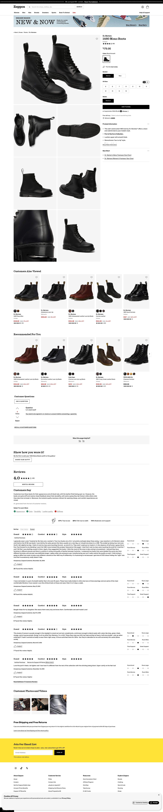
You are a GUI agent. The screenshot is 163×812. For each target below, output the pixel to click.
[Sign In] (142, 7)
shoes (20, 32)
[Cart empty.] (147, 7)
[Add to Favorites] (36, 277)
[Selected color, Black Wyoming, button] (97, 310)
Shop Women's (131, 25)
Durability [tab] (37, 511)
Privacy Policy (66, 798)
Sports (54, 12)
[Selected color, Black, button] (42, 373)
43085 (113, 118)
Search (79, 7)
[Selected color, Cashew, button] (70, 310)
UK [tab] (147, 82)
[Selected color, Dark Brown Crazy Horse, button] (97, 373)
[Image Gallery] (22, 704)
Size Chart (106, 151)
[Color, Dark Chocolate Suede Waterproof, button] (73, 373)
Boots (26, 32)
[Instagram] (16, 768)
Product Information (110, 124)
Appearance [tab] (20, 511)
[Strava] (27, 768)
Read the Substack (91, 2)
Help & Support (144, 12)
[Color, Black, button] (73, 310)
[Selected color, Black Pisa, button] (15, 310)
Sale (74, 12)
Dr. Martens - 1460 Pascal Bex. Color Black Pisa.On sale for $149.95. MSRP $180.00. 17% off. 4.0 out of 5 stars (27, 299)
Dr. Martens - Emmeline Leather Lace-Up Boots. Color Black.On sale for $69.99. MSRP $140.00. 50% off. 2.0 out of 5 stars (54, 362)
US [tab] (144, 82)
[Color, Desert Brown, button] (18, 310)
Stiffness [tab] (60, 511)
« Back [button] (16, 32)
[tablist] (146, 82)
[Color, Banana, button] (131, 373)
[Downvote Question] (17, 417)
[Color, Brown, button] (134, 373)
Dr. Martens (32, 32)
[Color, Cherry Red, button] (45, 373)
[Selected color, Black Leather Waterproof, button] (70, 373)
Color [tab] (31, 511)
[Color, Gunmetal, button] (103, 310)
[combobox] (52, 7)
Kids (29, 12)
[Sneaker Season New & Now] (81, 21)
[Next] (149, 353)
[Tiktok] (21, 768)
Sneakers (45, 12)
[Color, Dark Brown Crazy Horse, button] (100, 310)
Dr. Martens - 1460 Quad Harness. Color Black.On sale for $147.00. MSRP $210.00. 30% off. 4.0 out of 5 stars (136, 297)
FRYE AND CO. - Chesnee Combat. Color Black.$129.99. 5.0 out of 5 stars (136, 362)
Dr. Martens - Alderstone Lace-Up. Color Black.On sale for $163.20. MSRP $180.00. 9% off (54, 296)
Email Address (20, 752)
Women (16, 12)
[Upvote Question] (17, 408)
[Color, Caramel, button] (128, 373)
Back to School (64, 12)
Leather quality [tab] (47, 511)
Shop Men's (143, 25)
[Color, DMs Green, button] (100, 373)
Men (23, 12)
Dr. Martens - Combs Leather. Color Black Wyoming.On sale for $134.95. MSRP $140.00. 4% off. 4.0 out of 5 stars (109, 299)
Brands (36, 12)
